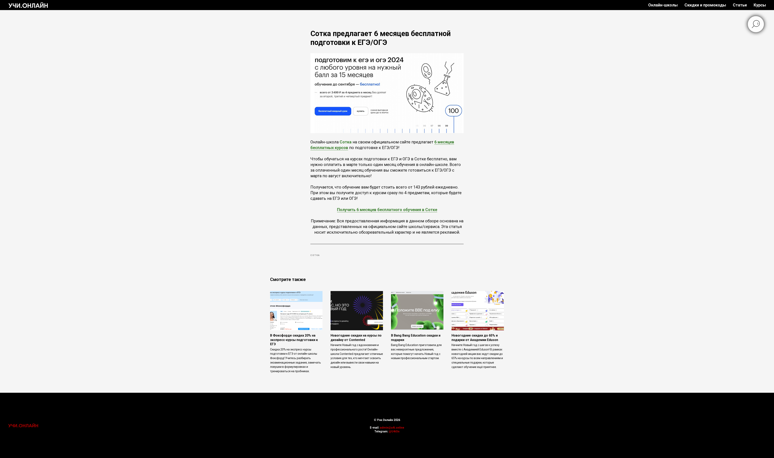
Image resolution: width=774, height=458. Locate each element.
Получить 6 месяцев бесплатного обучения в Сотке (387, 209)
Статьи (740, 5)
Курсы (760, 5)
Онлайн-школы (663, 5)
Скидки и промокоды (705, 5)
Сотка (346, 142)
